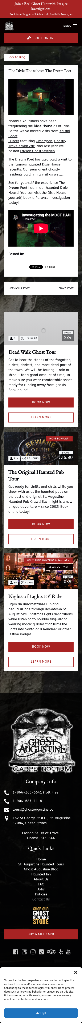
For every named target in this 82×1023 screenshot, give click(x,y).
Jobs (41, 889)
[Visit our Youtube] (68, 951)
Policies (41, 894)
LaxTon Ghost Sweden (37, 151)
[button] (76, 972)
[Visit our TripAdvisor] (51, 951)
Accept (41, 1013)
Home (41, 859)
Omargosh (44, 141)
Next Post (66, 288)
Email (52, 267)
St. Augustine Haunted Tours (41, 864)
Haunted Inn (41, 874)
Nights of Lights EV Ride (35, 596)
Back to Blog (16, 57)
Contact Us (41, 899)
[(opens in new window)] (41, 909)
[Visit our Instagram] (33, 951)
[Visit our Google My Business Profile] (24, 951)
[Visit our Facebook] (15, 951)
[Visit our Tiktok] (41, 951)
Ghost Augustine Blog (41, 869)
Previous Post (19, 288)
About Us (41, 879)
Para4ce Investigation (53, 198)
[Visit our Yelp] (61, 951)
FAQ (41, 884)
